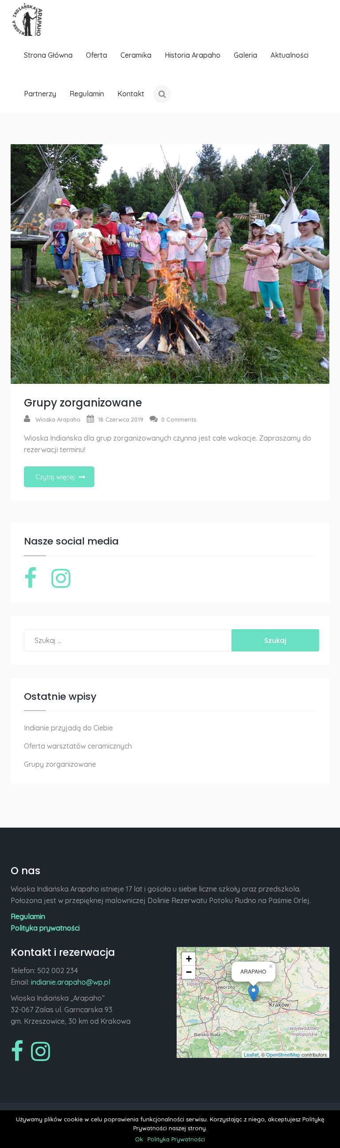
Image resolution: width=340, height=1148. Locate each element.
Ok (139, 1139)
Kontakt (130, 93)
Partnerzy (40, 93)
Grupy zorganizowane (83, 402)
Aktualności (289, 55)
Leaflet (251, 1054)
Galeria (245, 55)
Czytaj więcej (55, 477)
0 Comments (178, 419)
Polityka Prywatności (176, 1139)
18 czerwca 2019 (120, 419)
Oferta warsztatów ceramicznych (78, 746)
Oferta (96, 55)
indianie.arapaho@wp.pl (70, 982)
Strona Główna (48, 55)
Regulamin (87, 93)
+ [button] (189, 958)
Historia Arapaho (192, 55)
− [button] (189, 972)
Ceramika (135, 55)
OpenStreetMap (283, 1054)
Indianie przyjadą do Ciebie (68, 727)
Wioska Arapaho (58, 419)
